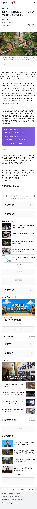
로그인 (5, 489)
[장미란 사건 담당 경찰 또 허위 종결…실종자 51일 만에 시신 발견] (6, 253)
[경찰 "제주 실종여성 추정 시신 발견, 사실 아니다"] (30, 413)
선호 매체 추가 (8, 25)
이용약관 (14, 499)
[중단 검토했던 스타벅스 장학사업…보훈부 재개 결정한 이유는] (6, 245)
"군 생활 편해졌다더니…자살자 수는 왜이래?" (15, 139)
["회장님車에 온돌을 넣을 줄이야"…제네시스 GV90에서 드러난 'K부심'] (7, 463)
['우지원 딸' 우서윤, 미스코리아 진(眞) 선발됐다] (30, 388)
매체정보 (20, 499)
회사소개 (4, 494)
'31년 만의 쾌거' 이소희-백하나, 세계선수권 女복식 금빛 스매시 (23, 226)
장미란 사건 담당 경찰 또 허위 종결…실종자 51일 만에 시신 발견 (23, 250)
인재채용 (18, 494)
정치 (3, 8)
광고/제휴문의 (11, 494)
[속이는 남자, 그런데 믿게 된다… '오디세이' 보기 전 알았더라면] (7, 455)
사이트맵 (31, 489)
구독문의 (11, 496)
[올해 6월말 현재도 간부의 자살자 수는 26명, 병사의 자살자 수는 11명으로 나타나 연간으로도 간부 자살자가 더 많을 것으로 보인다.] (18, 44)
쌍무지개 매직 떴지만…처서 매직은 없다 (24, 443)
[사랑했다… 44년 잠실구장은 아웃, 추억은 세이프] (7, 472)
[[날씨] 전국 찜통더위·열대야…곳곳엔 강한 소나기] (6, 237)
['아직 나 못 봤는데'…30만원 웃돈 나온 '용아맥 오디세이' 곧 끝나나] (30, 405)
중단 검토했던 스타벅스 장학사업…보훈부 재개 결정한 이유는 (23, 242)
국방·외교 (8, 8)
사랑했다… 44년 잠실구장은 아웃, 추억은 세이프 (23, 469)
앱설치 (14, 489)
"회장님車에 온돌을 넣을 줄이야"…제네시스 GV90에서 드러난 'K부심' (24, 461)
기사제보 (17, 496)
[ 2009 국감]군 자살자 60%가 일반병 (13, 143)
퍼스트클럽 (4, 496)
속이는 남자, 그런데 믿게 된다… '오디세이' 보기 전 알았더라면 (24, 452)
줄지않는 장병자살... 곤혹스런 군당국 (13, 136)
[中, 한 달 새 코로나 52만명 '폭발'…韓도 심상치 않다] (6, 261)
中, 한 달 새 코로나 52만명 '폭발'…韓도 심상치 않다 (23, 258)
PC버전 (22, 489)
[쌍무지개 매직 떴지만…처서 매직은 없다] (7, 446)
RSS (21, 496)
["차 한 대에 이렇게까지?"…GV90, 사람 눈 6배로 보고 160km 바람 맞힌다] (30, 396)
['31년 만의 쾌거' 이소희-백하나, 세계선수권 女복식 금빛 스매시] (6, 229)
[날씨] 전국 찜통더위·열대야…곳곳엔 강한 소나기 (23, 234)
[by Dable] (32, 420)
